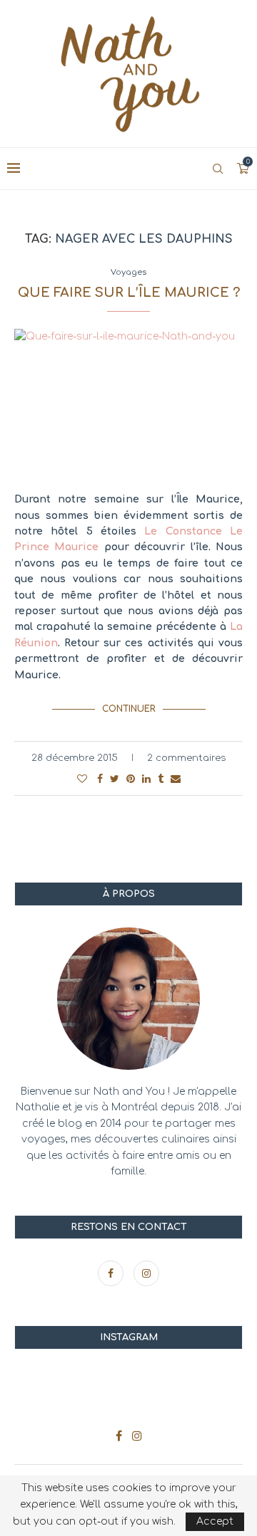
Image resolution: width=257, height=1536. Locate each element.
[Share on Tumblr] (160, 779)
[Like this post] (82, 779)
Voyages (128, 272)
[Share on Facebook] (100, 779)
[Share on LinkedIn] (146, 779)
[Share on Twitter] (114, 779)
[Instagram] (146, 1273)
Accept (214, 1521)
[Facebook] (112, 1273)
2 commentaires (186, 758)
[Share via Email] (176, 779)
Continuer (129, 709)
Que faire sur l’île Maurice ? (129, 292)
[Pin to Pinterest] (130, 779)
